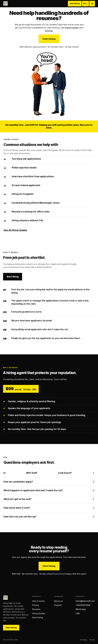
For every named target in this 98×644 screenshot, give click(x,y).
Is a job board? (38, 472)
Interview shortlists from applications (33, 176)
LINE (78, 613)
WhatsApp (81, 609)
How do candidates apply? (18, 481)
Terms (92, 640)
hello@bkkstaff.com (85, 601)
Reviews (36, 609)
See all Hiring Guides (15, 230)
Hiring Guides (38, 613)
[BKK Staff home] (5, 3)
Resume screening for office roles (31, 211)
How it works (38, 601)
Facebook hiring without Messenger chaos (36, 202)
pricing (49, 30)
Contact (58, 605)
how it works (72, 27)
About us (58, 601)
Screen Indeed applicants (26, 185)
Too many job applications (26, 158)
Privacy (83, 640)
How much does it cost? (17, 507)
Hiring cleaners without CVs (27, 220)
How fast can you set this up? (20, 516)
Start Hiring (74, 3)
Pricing (35, 605)
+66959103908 (83, 605)
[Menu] (92, 3)
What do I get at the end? (17, 499)
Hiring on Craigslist (22, 194)
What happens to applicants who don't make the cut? (33, 490)
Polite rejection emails (24, 167)
